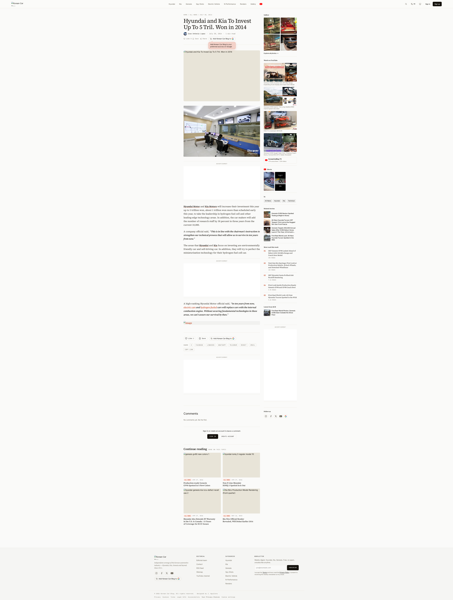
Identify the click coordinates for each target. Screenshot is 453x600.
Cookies (166, 597)
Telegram (233, 345)
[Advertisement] (222, 182)
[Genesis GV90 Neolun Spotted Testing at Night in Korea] (272, 26)
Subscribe (293, 567)
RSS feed (200, 568)
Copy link (189, 350)
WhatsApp (222, 345)
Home (185, 15)
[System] (420, 4)
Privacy (157, 597)
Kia (180, 4)
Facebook (199, 345)
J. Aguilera (213, 593)
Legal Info (181, 597)
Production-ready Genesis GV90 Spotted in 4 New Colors (197, 484)
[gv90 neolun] (272, 42)
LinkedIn (210, 345)
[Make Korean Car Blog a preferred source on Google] (286, 416)
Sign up (437, 4)
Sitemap (199, 572)
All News (193, 15)
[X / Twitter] (276, 416)
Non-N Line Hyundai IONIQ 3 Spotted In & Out (234, 484)
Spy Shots (200, 4)
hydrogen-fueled (209, 307)
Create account (227, 436)
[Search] (406, 4)
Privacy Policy (284, 572)
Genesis (189, 4)
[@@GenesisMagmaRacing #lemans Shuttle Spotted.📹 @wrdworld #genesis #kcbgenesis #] (280, 181)
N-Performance (230, 4)
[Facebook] (271, 416)
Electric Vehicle (214, 4)
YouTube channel (203, 576)
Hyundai (172, 4)
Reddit (243, 345)
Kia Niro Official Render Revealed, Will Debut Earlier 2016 (238, 520)
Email (252, 345)
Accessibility (194, 597)
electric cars (190, 307)
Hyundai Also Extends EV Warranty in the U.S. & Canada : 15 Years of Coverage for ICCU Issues (199, 521)
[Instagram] (266, 416)
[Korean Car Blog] (19, 4)
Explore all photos (271, 53)
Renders (243, 4)
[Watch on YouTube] (260, 4)
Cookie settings (228, 597)
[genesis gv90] (289, 42)
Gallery (253, 4)
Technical (291, 201)
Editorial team (201, 560)
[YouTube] (281, 416)
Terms (265, 572)
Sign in (427, 4)
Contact (199, 564)
